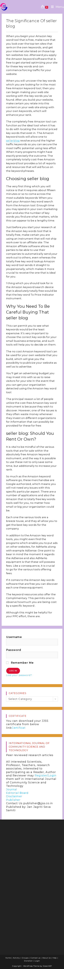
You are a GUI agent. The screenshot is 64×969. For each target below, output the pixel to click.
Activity (16, 958)
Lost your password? (19, 675)
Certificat (18, 727)
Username (14, 637)
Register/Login (45, 775)
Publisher (13, 800)
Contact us (35, 958)
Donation (28, 961)
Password (13, 650)
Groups (25, 958)
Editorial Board (17, 793)
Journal (11, 789)
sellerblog (13, 140)
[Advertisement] (26, 845)
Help (55, 958)
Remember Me (22, 662)
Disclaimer (14, 796)
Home (8, 958)
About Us (46, 958)
